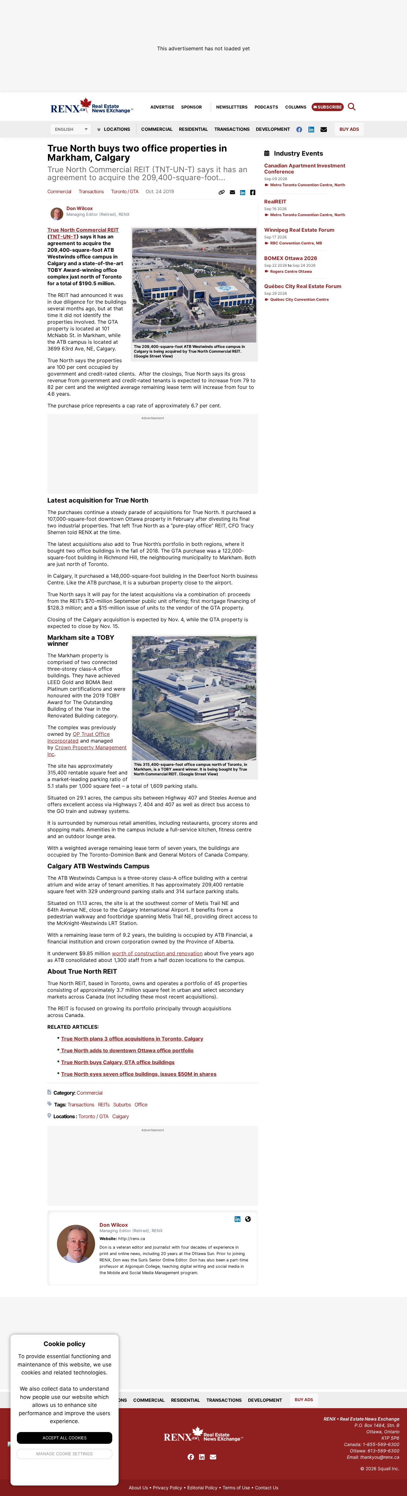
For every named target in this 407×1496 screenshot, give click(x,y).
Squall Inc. (388, 1468)
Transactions (232, 129)
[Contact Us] (327, 129)
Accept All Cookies (64, 1437)
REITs (103, 1104)
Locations (116, 129)
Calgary (120, 1116)
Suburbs (122, 1104)
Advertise (162, 106)
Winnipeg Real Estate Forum (299, 230)
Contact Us (266, 1487)
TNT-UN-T (63, 236)
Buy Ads (349, 129)
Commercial (157, 129)
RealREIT (275, 202)
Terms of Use (236, 1487)
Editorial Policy (202, 1487)
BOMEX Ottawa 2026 (290, 258)
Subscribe (329, 106)
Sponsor (191, 106)
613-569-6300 (383, 1450)
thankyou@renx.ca (379, 1457)
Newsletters (232, 106)
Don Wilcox (79, 208)
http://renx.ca (131, 1238)
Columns (296, 106)
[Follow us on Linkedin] (314, 129)
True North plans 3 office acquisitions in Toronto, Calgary (132, 1038)
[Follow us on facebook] (302, 129)
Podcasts (266, 106)
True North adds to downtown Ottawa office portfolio (127, 1050)
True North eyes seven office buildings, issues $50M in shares (139, 1074)
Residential (193, 129)
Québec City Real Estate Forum (302, 286)
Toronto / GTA (124, 191)
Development (273, 129)
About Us (138, 1487)
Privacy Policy (167, 1487)
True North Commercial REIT (83, 230)
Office (141, 1104)
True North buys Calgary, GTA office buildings (118, 1062)
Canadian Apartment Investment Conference (304, 169)
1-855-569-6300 (381, 1444)
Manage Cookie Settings (65, 1453)
